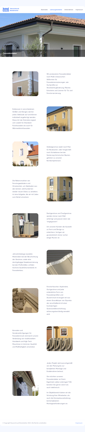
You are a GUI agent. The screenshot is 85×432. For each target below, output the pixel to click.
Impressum (79, 9)
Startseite (44, 9)
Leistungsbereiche (56, 9)
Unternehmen (68, 9)
